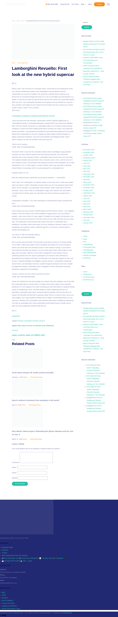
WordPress (87, 258)
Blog (82, 4)
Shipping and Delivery (9, 606)
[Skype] (5, 615)
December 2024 (88, 174)
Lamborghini (27, 321)
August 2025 (87, 160)
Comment (16, 462)
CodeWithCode (66, 613)
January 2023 (88, 215)
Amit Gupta (87, 98)
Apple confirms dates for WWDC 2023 (28, 335)
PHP (84, 242)
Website (15, 478)
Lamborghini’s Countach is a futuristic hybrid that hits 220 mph (33, 116)
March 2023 (87, 209)
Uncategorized (88, 250)
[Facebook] (1, 615)
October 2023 (88, 190)
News (14, 63)
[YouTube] (3, 615)
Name (14, 467)
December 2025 (88, 150)
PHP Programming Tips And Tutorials (14, 555)
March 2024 (87, 182)
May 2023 (86, 204)
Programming (88, 244)
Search (86, 294)
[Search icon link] (108, 4)
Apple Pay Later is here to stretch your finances (33, 326)
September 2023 (89, 193)
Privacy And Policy (8, 603)
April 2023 (86, 206)
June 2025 (86, 166)
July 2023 (86, 198)
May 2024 (86, 179)
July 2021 (86, 220)
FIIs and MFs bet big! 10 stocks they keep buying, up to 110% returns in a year (94, 52)
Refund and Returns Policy (11, 609)
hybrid (21, 321)
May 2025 (86, 169)
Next (13, 340)
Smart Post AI (64, 4)
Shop (90, 4)
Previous (15, 330)
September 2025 (89, 158)
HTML (85, 236)
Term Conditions (7, 600)
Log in (85, 272)
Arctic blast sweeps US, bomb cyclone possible (33, 373)
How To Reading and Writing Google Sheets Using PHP (93, 125)
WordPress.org (88, 280)
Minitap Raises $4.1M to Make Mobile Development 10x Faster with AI (94, 44)
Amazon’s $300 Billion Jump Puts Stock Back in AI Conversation (93, 60)
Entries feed (87, 274)
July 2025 (86, 163)
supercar (42, 321)
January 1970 (88, 223)
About (4, 595)
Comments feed (88, 277)
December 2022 (88, 217)
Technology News (23, 63)
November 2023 (88, 187)
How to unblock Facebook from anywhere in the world (35, 400)
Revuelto (35, 321)
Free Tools (75, 4)
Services (5, 598)
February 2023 (88, 212)
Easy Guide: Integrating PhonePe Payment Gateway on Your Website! (93, 101)
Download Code (7, 547)
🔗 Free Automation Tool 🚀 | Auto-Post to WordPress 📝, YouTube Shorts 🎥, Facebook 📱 (33, 558)
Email (14, 473)
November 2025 (88, 152)
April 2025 (86, 171)
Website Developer (89, 255)
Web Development (89, 252)
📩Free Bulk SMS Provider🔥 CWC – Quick (17, 561)
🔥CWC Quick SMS (51, 4)
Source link (16, 316)
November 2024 (88, 177)
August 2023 (87, 196)
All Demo (5, 550)
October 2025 (88, 155)
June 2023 (86, 201)
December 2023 (88, 185)
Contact (99, 4)
